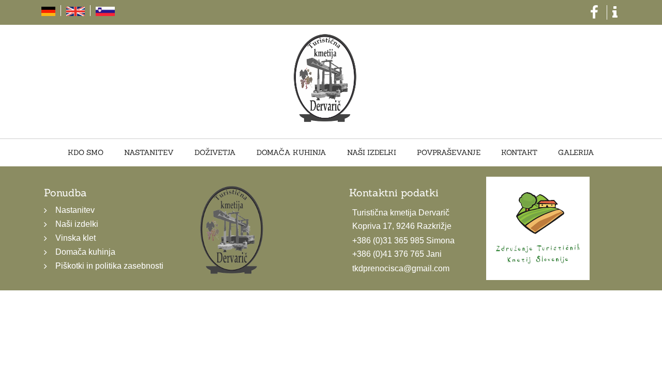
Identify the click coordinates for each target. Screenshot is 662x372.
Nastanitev (159, 153)
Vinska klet (75, 238)
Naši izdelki (369, 153)
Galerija (563, 153)
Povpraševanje (443, 153)
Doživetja (221, 153)
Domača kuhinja (293, 153)
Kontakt (509, 153)
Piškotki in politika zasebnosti (109, 265)
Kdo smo (99, 153)
